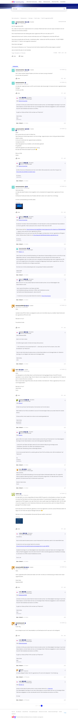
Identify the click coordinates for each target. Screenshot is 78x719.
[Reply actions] (65, 98)
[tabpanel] (39, 387)
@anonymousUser (23, 101)
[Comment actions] (65, 69)
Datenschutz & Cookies (43, 711)
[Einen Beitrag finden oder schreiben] (64, 9)
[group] (55, 52)
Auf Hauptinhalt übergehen (6, 0)
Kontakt (60, 711)
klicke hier (50, 688)
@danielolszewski (23, 643)
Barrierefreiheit (25, 711)
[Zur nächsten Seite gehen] (43, 705)
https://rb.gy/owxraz (46, 295)
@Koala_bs (21, 684)
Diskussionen (46, 2)
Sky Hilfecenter (18, 711)
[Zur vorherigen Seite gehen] (36, 705)
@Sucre (20, 403)
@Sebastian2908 (23, 595)
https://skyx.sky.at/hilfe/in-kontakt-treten (25, 171)
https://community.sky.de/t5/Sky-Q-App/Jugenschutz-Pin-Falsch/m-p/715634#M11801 (46, 229)
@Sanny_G (21, 251)
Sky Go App (37, 18)
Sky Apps (31, 18)
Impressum (14, 713)
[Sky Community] (19, 2)
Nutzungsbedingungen (33, 711)
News (40, 2)
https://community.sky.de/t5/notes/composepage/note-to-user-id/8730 (32, 546)
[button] (17, 123)
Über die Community (32, 2)
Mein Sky (13, 711)
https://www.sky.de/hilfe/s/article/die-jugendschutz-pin (45, 235)
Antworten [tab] (15, 66)
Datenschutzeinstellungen (53, 711)
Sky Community (15, 18)
